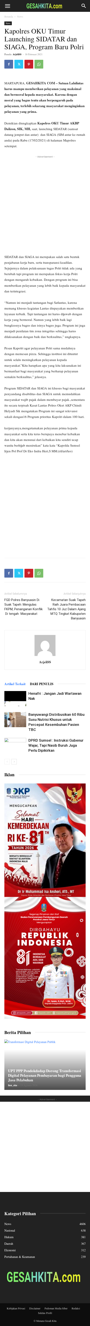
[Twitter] (18, 64)
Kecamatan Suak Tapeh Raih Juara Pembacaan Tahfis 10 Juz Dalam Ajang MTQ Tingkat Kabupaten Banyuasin (66, 609)
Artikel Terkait (15, 683)
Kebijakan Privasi (16, 1308)
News (20, 16)
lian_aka (12, 1085)
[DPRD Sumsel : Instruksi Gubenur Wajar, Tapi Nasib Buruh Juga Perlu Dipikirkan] (15, 745)
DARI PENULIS (41, 683)
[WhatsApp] (39, 64)
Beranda (8, 16)
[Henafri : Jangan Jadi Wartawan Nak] (15, 698)
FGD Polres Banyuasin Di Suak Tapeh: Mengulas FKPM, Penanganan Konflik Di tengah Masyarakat (23, 607)
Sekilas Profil (45, 1313)
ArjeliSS (17, 54)
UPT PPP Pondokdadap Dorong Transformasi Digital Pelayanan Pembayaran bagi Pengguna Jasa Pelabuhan (44, 1075)
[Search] (84, 6)
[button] (7, 6)
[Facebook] (8, 64)
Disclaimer (34, 1308)
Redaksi (76, 1308)
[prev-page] (7, 761)
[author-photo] (45, 656)
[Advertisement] (45, 204)
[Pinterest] (28, 64)
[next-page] (14, 761)
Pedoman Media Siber (56, 1308)
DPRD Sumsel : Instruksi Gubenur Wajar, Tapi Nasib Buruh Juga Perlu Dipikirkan (55, 745)
